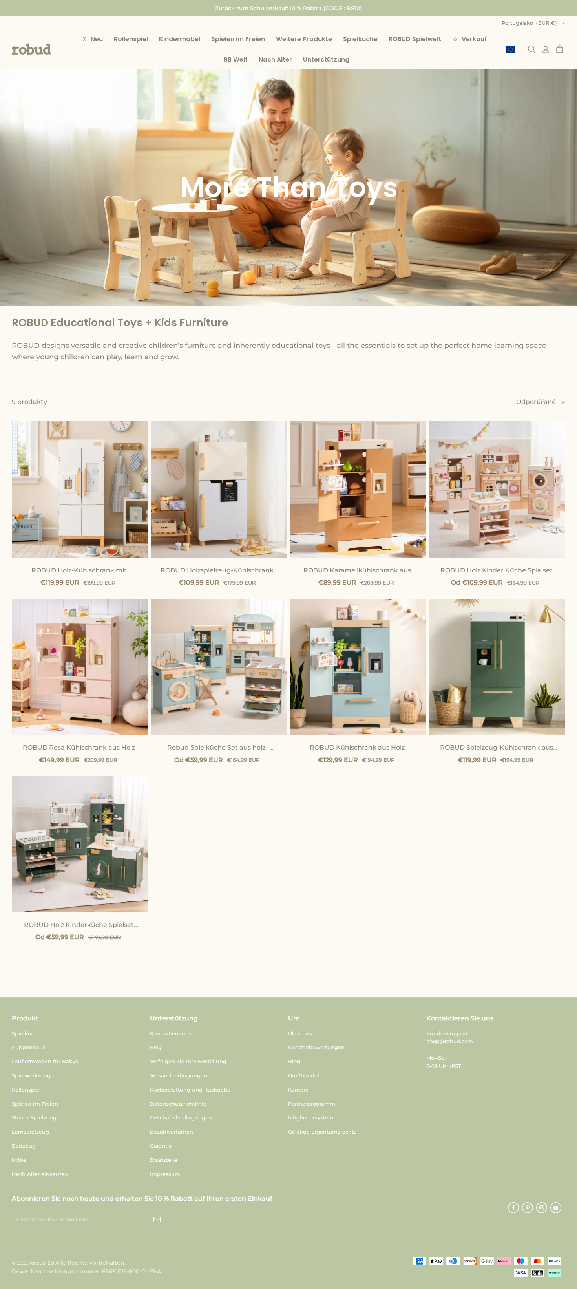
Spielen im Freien (35, 1104)
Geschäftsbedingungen (181, 1117)
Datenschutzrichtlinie (178, 1104)
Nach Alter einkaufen (40, 1174)
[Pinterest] (527, 1207)
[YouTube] (555, 1207)
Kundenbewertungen (316, 1047)
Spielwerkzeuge (33, 1075)
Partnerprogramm (311, 1104)
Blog (294, 1061)
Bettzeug (24, 1146)
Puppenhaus (29, 1047)
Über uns (300, 1033)
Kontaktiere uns (171, 1033)
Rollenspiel (26, 1089)
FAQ (155, 1047)
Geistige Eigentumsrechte (322, 1131)
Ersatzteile (163, 1160)
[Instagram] (541, 1207)
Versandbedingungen (178, 1075)
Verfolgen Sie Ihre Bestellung (188, 1061)
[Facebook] (513, 1207)
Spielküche (26, 1033)
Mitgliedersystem (311, 1117)
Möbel (20, 1160)
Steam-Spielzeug (34, 1117)
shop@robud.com (450, 1041)
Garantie (161, 1146)
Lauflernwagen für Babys (45, 1061)
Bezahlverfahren (171, 1131)
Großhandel (303, 1075)
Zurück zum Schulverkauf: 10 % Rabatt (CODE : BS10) (288, 8)
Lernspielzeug (30, 1131)
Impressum (165, 1174)
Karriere (298, 1089)
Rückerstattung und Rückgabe (190, 1089)
